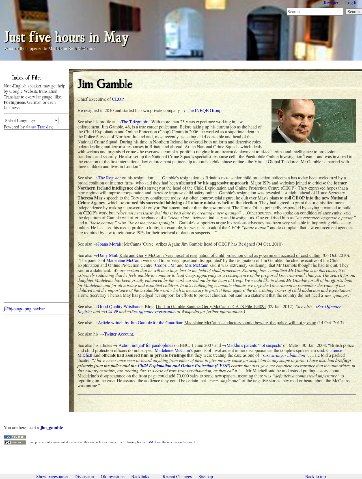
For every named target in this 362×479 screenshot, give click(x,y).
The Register (109, 178)
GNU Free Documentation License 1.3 (173, 442)
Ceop (160, 265)
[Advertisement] (26, 217)
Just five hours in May (66, 35)
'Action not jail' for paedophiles (145, 345)
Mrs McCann (196, 265)
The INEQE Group (204, 110)
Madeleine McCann (124, 260)
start (32, 427)
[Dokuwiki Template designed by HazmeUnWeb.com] (15, 436)
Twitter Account (118, 334)
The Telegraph (134, 121)
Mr (173, 265)
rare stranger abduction (284, 355)
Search (354, 11)
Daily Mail (107, 255)
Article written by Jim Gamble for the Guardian (140, 322)
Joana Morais (110, 244)
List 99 (112, 311)
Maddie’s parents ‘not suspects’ (254, 345)
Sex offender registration (154, 311)
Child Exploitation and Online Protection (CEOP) (184, 365)
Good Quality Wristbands (120, 306)
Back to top (315, 476)
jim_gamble (51, 427)
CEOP (117, 99)
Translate (45, 127)
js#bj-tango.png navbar (24, 309)
